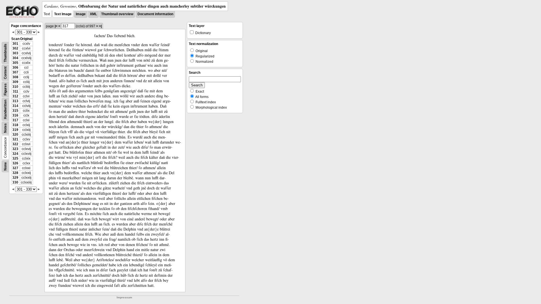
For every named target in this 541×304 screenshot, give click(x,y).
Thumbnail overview (117, 14)
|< (56, 26)
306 (15, 68)
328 (15, 173)
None (5, 166)
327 (15, 168)
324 (15, 154)
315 (15, 111)
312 (15, 96)
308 (15, 77)
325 (15, 158)
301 (15, 44)
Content (5, 72)
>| (100, 26)
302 (15, 48)
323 (15, 149)
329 (15, 178)
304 (15, 58)
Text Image (63, 14)
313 (15, 101)
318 (15, 125)
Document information (155, 14)
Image (81, 14)
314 (15, 106)
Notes (5, 128)
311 (15, 91)
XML (93, 14)
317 (15, 120)
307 (15, 72)
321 (15, 139)
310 (15, 87)
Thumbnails (5, 53)
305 (15, 63)
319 (15, 130)
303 (15, 53)
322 (15, 144)
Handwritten (5, 109)
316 (15, 115)
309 (15, 82)
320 (15, 135)
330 (15, 182)
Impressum (124, 297)
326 (15, 163)
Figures (5, 89)
